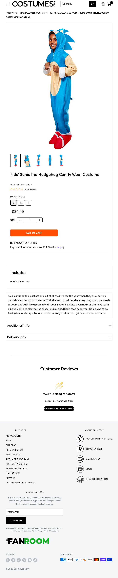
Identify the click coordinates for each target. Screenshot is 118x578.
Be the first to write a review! (59, 408)
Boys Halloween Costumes (63, 13)
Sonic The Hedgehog (21, 184)
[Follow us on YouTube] (30, 560)
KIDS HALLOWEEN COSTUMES (33, 13)
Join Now (16, 520)
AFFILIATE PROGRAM (17, 459)
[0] (109, 4)
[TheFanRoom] (27, 541)
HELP (8, 440)
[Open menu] (7, 4)
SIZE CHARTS (13, 454)
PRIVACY (10, 478)
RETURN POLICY (14, 449)
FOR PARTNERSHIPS (16, 463)
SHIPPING (11, 445)
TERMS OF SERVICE (16, 468)
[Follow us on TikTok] (35, 560)
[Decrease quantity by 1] (20, 220)
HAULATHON (13, 473)
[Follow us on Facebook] (8, 560)
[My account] (103, 3)
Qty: (12, 220)
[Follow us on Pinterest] (24, 560)
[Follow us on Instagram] (19, 560)
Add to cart (34, 233)
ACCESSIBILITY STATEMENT (21, 482)
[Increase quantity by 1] (39, 220)
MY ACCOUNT (13, 435)
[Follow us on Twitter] (13, 560)
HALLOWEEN (11, 13)
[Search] (92, 4)
